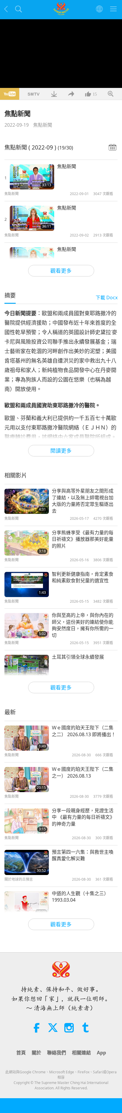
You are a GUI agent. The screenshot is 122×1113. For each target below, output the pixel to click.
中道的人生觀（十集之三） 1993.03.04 (80, 896)
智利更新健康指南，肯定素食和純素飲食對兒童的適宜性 (82, 577)
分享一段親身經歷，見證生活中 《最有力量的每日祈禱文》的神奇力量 (83, 817)
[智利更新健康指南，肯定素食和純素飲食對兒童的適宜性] (26, 584)
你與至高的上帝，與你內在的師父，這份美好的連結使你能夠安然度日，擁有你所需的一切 (82, 625)
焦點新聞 (42, 125)
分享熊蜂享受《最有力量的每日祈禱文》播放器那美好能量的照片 (82, 539)
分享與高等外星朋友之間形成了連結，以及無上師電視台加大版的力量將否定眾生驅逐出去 (82, 501)
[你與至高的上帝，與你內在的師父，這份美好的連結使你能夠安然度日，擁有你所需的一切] (26, 625)
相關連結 (81, 1052)
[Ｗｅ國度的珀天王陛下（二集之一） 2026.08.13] (26, 779)
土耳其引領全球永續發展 (78, 657)
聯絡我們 (56, 1052)
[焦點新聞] (32, 176)
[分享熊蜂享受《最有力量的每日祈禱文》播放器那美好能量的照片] (26, 543)
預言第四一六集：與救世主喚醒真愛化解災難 (82, 855)
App (101, 1052)
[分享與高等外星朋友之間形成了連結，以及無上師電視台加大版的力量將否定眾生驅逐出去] (26, 501)
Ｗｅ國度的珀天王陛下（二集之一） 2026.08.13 (82, 772)
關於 (36, 1052)
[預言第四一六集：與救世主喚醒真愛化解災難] (26, 862)
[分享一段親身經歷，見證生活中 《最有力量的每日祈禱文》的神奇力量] (26, 821)
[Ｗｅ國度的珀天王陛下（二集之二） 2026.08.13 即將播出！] (26, 738)
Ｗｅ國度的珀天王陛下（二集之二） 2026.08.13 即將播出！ (84, 730)
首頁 (21, 1052)
